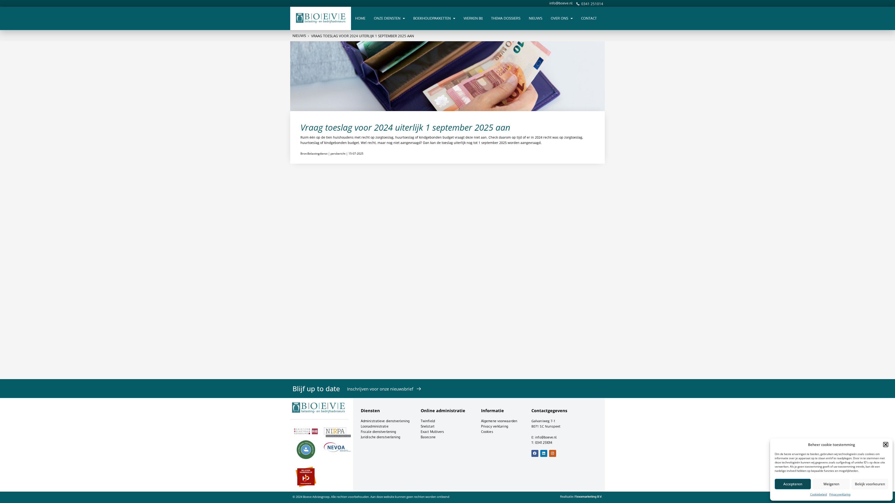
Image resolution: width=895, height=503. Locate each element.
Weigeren (831, 484)
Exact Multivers (432, 432)
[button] (885, 444)
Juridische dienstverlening (380, 437)
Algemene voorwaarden (499, 421)
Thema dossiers (505, 18)
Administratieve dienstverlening (385, 421)
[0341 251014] (577, 3)
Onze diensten (387, 18)
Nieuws (535, 18)
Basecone (428, 437)
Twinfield (428, 421)
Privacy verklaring (494, 426)
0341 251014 (592, 3)
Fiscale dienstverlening (378, 432)
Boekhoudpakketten (432, 18)
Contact (589, 18)
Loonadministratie (375, 426)
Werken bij (473, 18)
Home (360, 18)
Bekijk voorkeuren (870, 484)
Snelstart (427, 426)
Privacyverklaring (839, 494)
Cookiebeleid (818, 494)
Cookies (487, 432)
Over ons (559, 18)
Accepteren (792, 484)
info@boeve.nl (560, 3)
